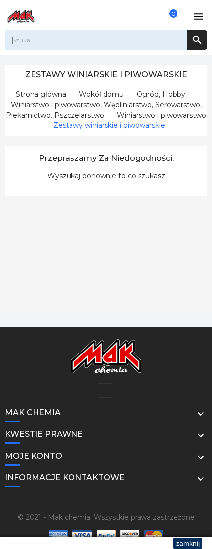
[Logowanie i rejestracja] (148, 16)
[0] (167, 16)
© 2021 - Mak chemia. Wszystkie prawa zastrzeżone (106, 517)
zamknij (188, 543)
